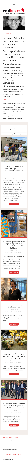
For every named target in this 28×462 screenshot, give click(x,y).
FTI (14, 54)
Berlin (23, 41)
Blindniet (5, 44)
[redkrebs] (14, 11)
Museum (21, 68)
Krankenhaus (9, 64)
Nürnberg (19, 70)
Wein (4, 96)
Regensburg (6, 80)
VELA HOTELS (18, 89)
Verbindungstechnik (12, 92)
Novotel (14, 71)
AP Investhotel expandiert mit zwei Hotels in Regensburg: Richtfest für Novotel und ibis (14, 406)
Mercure (15, 68)
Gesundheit (19, 54)
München (7, 71)
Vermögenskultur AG (8, 94)
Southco (22, 86)
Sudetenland (11, 89)
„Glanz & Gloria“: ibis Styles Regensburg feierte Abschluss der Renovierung (14, 356)
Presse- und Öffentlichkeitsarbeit (14, 252)
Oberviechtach (9, 73)
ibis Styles (6, 61)
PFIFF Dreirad (7, 78)
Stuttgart (5, 89)
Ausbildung (13, 41)
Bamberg (19, 41)
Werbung (8, 96)
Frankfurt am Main (8, 54)
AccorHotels (8, 38)
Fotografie (22, 51)
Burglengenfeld (11, 51)
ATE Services (6, 41)
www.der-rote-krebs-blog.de (10, 449)
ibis (18, 57)
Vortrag (15, 94)
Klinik (13, 60)
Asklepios (19, 38)
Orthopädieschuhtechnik (16, 76)
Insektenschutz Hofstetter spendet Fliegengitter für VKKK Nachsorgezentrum (14, 169)
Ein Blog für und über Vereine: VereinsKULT (13, 107)
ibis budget (21, 57)
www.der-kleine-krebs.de (9, 440)
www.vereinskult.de (8, 459)
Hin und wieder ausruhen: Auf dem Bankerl (13, 109)
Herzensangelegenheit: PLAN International (13, 116)
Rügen (12, 80)
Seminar (17, 86)
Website (20, 94)
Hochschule (7, 57)
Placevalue (14, 78)
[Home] (7, 133)
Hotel (13, 57)
